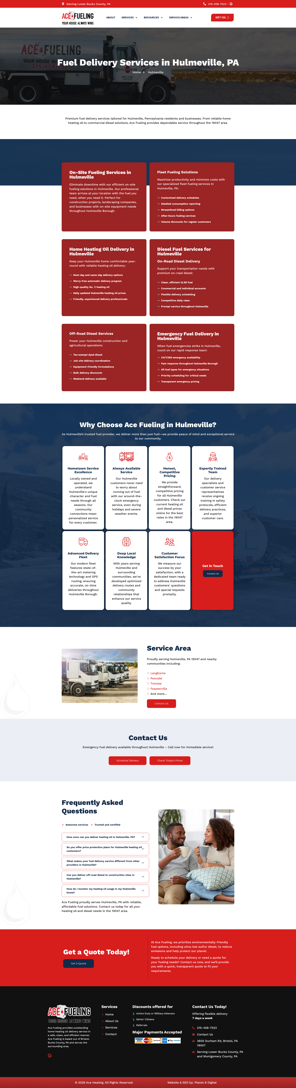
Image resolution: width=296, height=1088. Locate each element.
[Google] (50, 1055)
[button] (105, 837)
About (110, 17)
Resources (151, 17)
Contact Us (213, 573)
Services (127, 17)
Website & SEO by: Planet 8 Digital (192, 1082)
